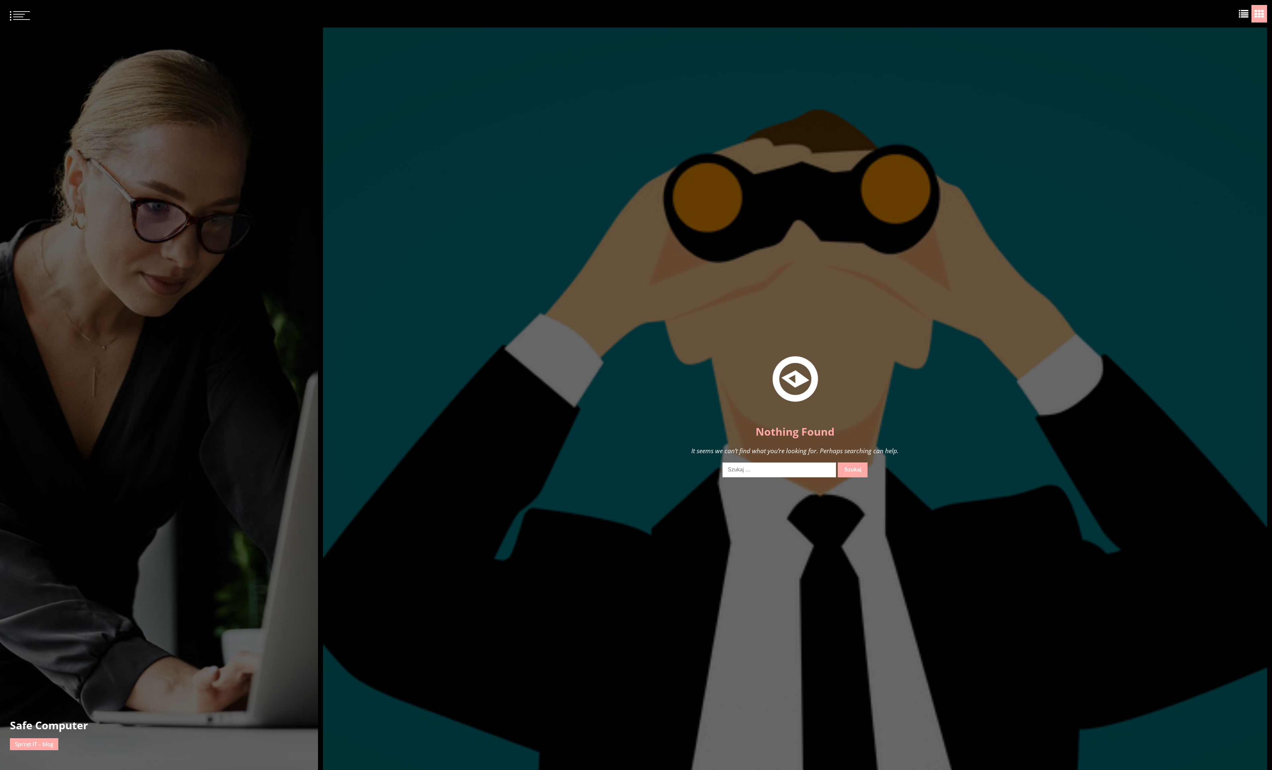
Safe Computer (49, 725)
